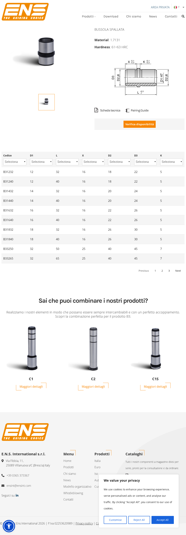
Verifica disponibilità (139, 124)
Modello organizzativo (77, 487)
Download (111, 16)
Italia (97, 461)
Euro (97, 467)
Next (178, 270)
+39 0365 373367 (18, 475)
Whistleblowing (73, 493)
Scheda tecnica (110, 110)
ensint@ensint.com (19, 486)
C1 (31, 379)
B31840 (8, 239)
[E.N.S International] (25, 12)
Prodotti (88, 16)
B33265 (8, 258)
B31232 (8, 172)
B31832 (8, 230)
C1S (155, 379)
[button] (9, 526)
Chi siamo (133, 16)
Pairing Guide (139, 110)
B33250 (8, 249)
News (153, 16)
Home (67, 461)
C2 (93, 379)
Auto (97, 480)
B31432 (8, 191)
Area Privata (160, 7)
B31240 (8, 181)
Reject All (139, 520)
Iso (96, 474)
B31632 (8, 210)
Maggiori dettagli (31, 387)
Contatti (171, 16)
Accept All (163, 520)
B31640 (8, 220)
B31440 (8, 201)
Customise (115, 520)
